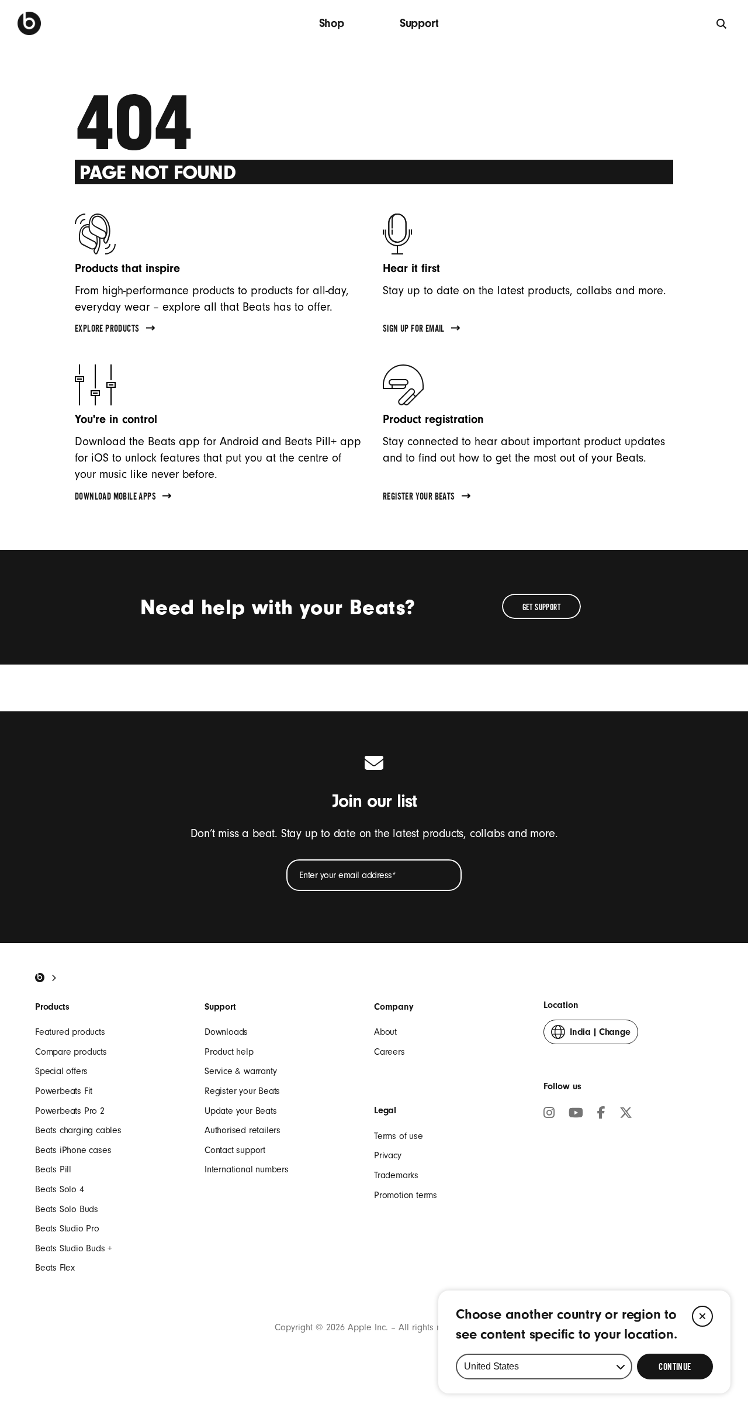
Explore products (107, 330)
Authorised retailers (242, 1130)
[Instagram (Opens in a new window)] (549, 1114)
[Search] (722, 23)
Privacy (387, 1155)
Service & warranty (240, 1071)
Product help (229, 1052)
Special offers (61, 1071)
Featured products (70, 1032)
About (385, 1032)
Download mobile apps (115, 498)
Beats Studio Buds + (73, 1248)
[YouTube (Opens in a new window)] (576, 1114)
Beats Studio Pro (67, 1228)
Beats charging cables (78, 1130)
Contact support (235, 1150)
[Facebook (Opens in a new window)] (601, 1114)
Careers (389, 1052)
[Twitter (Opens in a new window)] (625, 1114)
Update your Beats (241, 1111)
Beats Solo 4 (59, 1189)
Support (419, 23)
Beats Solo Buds (66, 1209)
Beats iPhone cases (73, 1150)
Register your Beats (419, 498)
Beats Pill (53, 1169)
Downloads (226, 1032)
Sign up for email (414, 330)
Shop (331, 23)
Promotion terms (405, 1195)
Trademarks (396, 1175)
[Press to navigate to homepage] (29, 23)
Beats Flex (55, 1267)
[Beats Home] (39, 977)
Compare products (71, 1052)
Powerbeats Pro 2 (70, 1111)
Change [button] (600, 1035)
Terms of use (398, 1136)
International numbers (247, 1169)
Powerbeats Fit (63, 1091)
